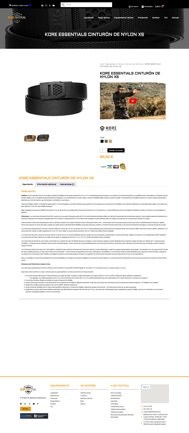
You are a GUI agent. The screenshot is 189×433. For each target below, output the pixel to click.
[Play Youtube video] (133, 100)
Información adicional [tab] (46, 184)
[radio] (102, 141)
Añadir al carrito (116, 150)
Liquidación (89, 18)
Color (102, 137)
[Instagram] (46, 5)
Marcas (175, 18)
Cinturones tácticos (134, 64)
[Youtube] (53, 5)
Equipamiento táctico (124, 18)
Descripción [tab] (27, 184)
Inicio (102, 64)
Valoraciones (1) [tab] (67, 184)
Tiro (166, 18)
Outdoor (156, 18)
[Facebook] (42, 5)
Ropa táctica (104, 18)
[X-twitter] (50, 5)
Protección (143, 18)
